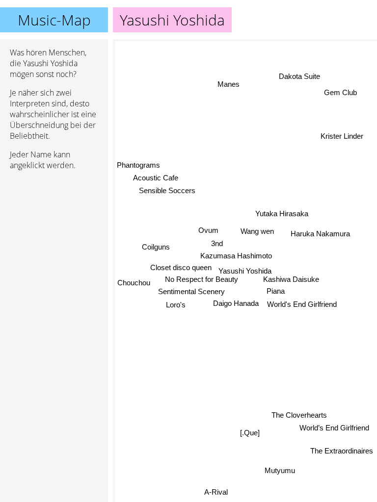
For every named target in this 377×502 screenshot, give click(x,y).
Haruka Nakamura (320, 234)
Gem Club (340, 93)
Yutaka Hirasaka (281, 213)
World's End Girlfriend (302, 304)
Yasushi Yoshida (244, 271)
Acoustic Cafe (155, 178)
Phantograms (138, 165)
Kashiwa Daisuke (291, 279)
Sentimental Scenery (191, 291)
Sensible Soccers (167, 190)
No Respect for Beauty (201, 280)
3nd (217, 243)
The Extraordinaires (341, 451)
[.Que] (250, 432)
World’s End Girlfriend (335, 428)
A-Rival (215, 491)
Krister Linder (342, 135)
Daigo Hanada (236, 303)
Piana (276, 291)
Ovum (208, 230)
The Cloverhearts (299, 415)
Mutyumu (280, 470)
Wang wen (257, 231)
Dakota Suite (300, 77)
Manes (228, 84)
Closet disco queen (181, 267)
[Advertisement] (54, 230)
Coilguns (156, 247)
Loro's (176, 305)
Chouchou (133, 282)
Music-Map (54, 20)
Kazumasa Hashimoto (236, 255)
